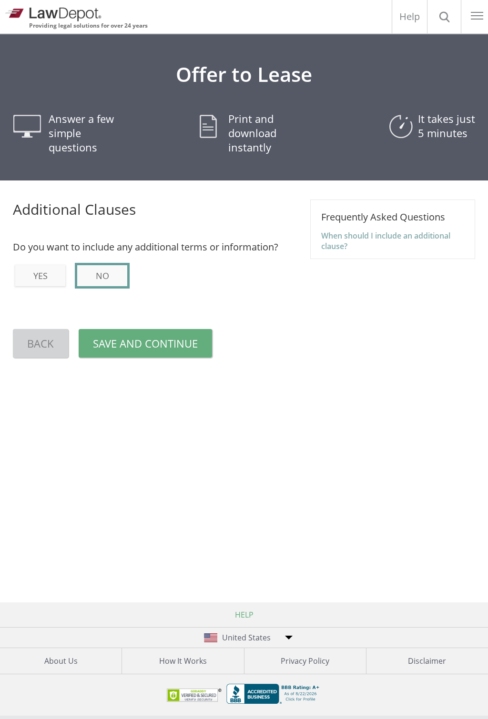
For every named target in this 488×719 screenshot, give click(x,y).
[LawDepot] (56, 13)
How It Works (183, 661)
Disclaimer (427, 661)
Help (409, 16)
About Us (61, 661)
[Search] (444, 16)
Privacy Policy (305, 661)
